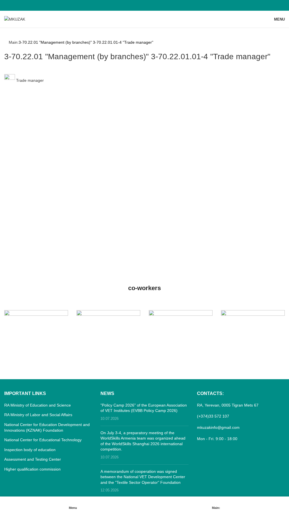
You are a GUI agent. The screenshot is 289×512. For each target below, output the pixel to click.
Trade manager (29, 80)
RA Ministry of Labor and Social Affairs (38, 414)
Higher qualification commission (32, 469)
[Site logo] (14, 19)
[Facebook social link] (144, 5)
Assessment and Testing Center (32, 459)
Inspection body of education (30, 449)
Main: (14, 42)
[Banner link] (36, 326)
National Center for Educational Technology (43, 440)
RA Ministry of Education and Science (37, 405)
